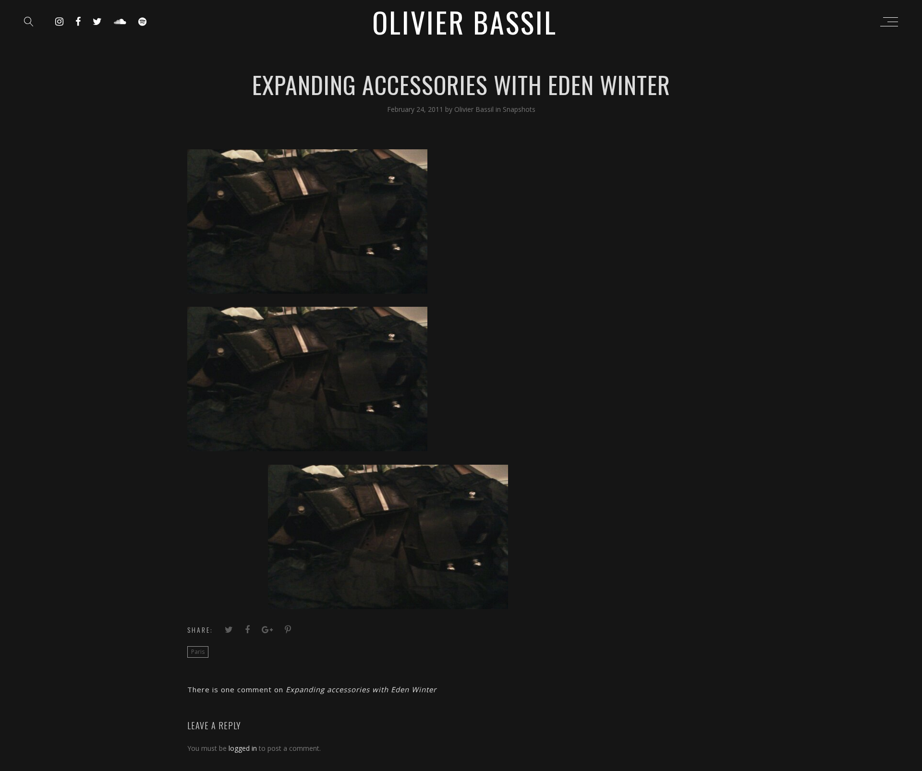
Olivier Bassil (475, 109)
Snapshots (519, 109)
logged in (243, 748)
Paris (198, 652)
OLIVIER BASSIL (464, 21)
